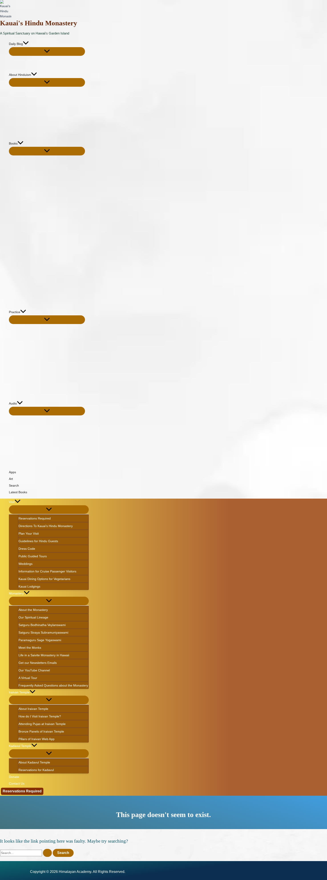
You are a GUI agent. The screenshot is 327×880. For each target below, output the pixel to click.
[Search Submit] (47, 853)
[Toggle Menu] (47, 51)
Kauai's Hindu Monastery (38, 23)
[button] (26, 43)
